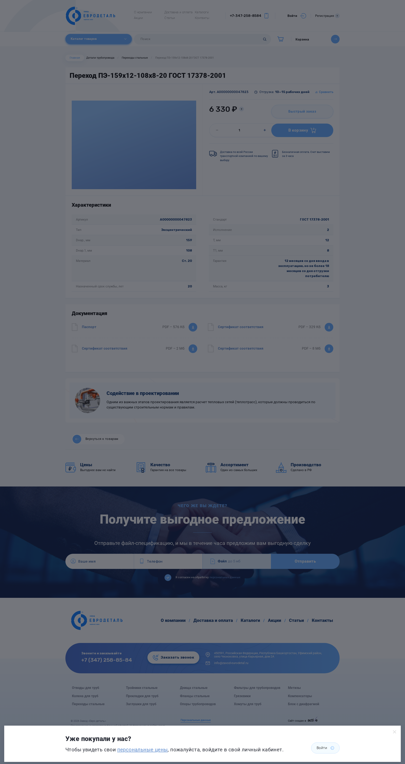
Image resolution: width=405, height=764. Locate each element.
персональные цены (142, 750)
